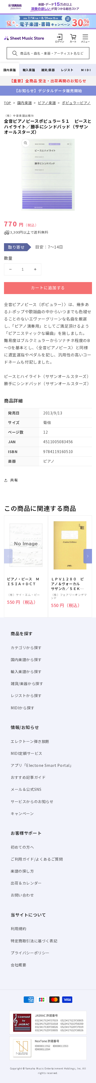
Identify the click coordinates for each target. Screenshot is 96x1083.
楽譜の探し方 (22, 871)
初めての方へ (22, 847)
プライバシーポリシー (30, 952)
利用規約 (18, 928)
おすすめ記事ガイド (28, 777)
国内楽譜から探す (26, 659)
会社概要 (18, 964)
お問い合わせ (22, 895)
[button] (85, 36)
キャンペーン (22, 813)
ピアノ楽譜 (47, 102)
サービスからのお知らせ (32, 801)
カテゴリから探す (26, 647)
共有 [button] (14, 480)
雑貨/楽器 (48, 70)
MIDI (86, 70)
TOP (7, 102)
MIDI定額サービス (26, 753)
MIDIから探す (23, 707)
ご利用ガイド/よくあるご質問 (37, 859)
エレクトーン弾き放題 (30, 741)
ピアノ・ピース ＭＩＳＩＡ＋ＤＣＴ (23, 581)
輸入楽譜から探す (26, 671)
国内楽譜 (9, 70)
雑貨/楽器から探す (27, 683)
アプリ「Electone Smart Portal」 (42, 765)
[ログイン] (59, 36)
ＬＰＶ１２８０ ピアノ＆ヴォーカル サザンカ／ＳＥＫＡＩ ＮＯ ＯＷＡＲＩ (67, 584)
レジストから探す (26, 695)
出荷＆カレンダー (26, 883)
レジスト (67, 70)
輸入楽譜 (29, 70)
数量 (8, 258)
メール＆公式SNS (26, 789)
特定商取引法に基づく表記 (34, 940)
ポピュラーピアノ (76, 102)
